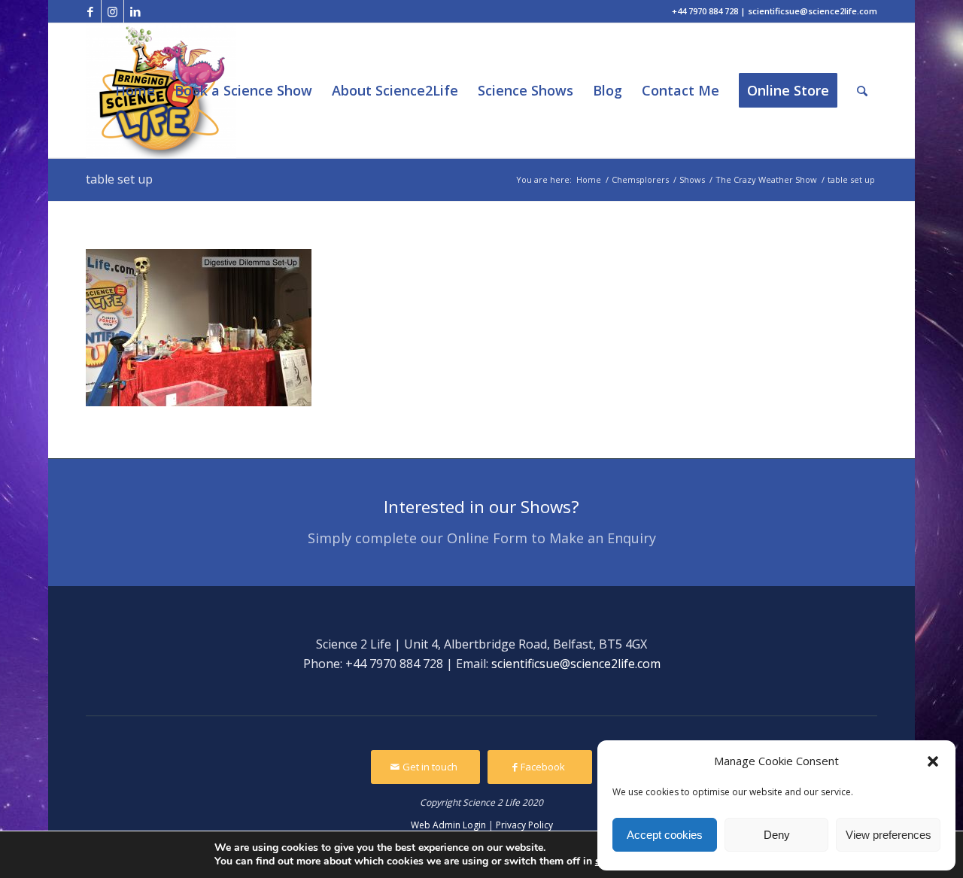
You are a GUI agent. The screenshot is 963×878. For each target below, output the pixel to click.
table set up (119, 179)
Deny (777, 834)
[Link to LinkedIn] (135, 11)
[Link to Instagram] (112, 11)
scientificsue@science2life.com (576, 663)
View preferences (888, 834)
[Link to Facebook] (90, 11)
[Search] (862, 90)
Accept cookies (665, 834)
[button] (932, 761)
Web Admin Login (448, 825)
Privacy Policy (524, 825)
